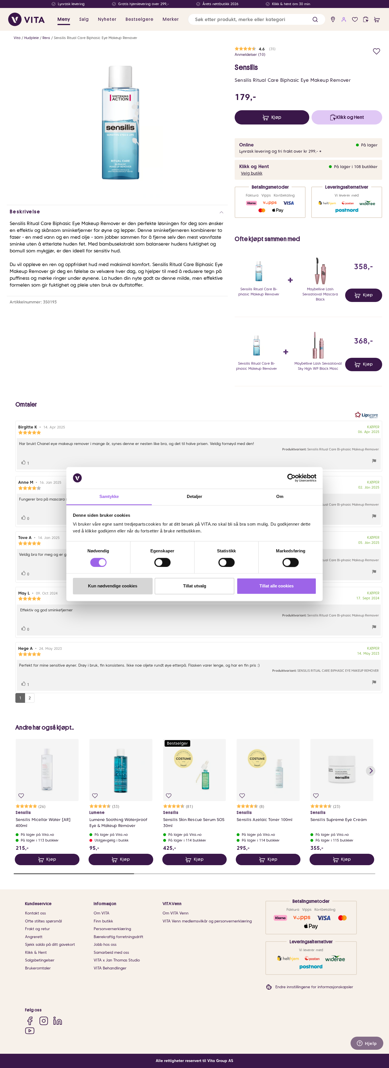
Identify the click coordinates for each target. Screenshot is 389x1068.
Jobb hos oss (105, 944)
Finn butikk (103, 921)
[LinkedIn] (57, 1021)
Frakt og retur (37, 929)
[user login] (343, 19)
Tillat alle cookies (276, 586)
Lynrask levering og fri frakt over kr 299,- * (280, 151)
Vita (17, 38)
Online (246, 145)
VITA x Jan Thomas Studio (117, 960)
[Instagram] (43, 1021)
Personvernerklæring (112, 929)
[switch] (162, 562)
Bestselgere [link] (139, 19)
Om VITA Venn (176, 913)
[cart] (376, 19)
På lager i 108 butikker (356, 166)
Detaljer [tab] (194, 496)
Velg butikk (251, 173)
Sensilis (246, 67)
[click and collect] (365, 19)
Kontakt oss (35, 913)
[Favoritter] (355, 19)
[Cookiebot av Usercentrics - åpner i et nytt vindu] (291, 477)
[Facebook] (29, 1021)
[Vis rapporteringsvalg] (374, 462)
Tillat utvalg (194, 586)
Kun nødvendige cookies (112, 586)
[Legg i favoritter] (376, 50)
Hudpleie (31, 38)
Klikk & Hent (36, 952)
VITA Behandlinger (110, 968)
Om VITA (101, 913)
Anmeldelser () (250, 54)
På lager (369, 145)
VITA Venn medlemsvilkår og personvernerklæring (207, 921)
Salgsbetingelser (39, 960)
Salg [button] (84, 19)
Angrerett (33, 937)
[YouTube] (29, 1031)
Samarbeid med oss (111, 952)
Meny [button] (64, 19)
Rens (46, 38)
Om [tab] (279, 496)
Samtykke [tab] (109, 496)
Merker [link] (171, 19)
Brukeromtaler (38, 968)
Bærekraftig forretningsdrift (118, 937)
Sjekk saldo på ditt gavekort (50, 944)
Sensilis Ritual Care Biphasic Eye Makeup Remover (95, 38)
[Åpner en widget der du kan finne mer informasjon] (367, 1044)
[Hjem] (26, 19)
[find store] (333, 19)
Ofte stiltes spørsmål (43, 921)
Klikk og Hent (254, 166)
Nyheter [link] (107, 19)
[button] (315, 19)
